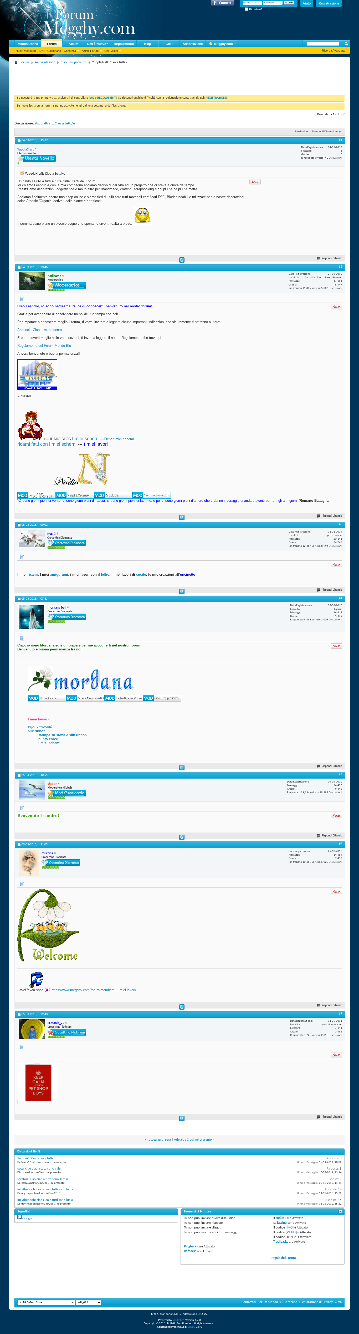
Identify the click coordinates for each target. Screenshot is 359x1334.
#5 (340, 774)
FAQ (42, 50)
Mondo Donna (28, 44)
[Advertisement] (110, 77)
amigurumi (59, 574)
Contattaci (249, 1302)
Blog (147, 44)
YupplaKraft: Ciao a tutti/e (55, 124)
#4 (340, 598)
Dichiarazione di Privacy (316, 1302)
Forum (52, 44)
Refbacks (190, 1251)
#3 (340, 524)
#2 (340, 266)
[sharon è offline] (32, 790)
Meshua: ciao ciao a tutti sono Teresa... (44, 1179)
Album (73, 44)
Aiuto (307, 3)
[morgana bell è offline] (32, 617)
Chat (169, 44)
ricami (33, 574)
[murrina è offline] (29, 863)
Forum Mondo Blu (270, 1302)
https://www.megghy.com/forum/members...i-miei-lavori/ (94, 990)
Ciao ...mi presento (73, 62)
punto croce (48, 739)
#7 (340, 1013)
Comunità (70, 50)
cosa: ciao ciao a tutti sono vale (38, 1168)
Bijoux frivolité (40, 727)
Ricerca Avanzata (333, 50)
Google (27, 1218)
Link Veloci (111, 50)
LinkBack (300, 131)
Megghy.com (223, 44)
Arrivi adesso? (45, 62)
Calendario (54, 50)
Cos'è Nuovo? (97, 44)
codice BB (282, 1218)
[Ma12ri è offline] (32, 538)
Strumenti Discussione (325, 131)
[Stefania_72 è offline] (32, 1029)
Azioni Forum (90, 50)
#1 (340, 140)
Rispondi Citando (332, 258)
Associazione (193, 44)
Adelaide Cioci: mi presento (193, 1139)
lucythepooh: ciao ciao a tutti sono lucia (45, 1189)
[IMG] (290, 1227)
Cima (338, 1302)
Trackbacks (280, 1241)
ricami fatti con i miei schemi (46, 444)
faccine (282, 1223)
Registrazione (329, 3)
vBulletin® (179, 1320)
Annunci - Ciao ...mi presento (39, 330)
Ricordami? (255, 9)
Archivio (291, 1302)
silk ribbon (36, 731)
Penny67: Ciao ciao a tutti (35, 1158)
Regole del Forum (283, 1258)
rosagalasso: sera (159, 1139)
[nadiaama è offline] (32, 281)
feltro (104, 574)
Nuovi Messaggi (26, 50)
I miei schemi (86, 438)
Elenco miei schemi (119, 439)
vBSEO (191, 1327)
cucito (141, 574)
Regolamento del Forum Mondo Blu (44, 346)
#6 (340, 844)
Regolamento (124, 44)
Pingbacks (191, 1246)
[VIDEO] (291, 1232)
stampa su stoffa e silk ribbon (62, 735)
